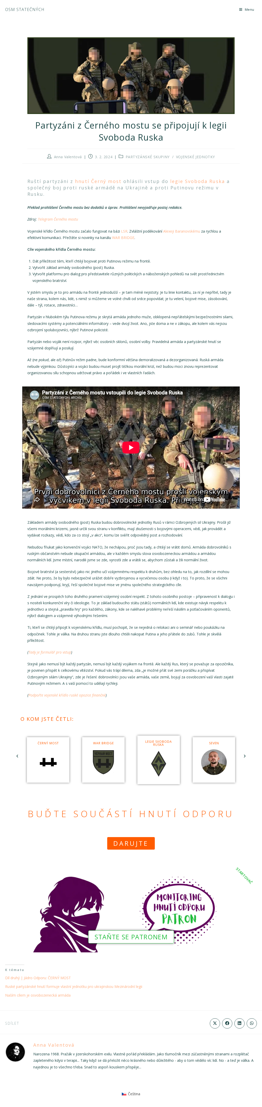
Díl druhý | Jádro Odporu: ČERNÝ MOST (38, 977)
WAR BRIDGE (123, 237)
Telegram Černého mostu (58, 219)
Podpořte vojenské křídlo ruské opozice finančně (67, 695)
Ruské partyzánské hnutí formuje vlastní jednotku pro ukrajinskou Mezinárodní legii (73, 986)
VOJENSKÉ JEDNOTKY (195, 156)
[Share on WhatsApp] (252, 1023)
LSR (124, 231)
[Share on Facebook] (227, 1023)
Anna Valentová (68, 156)
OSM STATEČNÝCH (25, 9)
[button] (17, 756)
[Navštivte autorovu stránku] (15, 1051)
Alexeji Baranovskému (181, 231)
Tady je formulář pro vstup (49, 652)
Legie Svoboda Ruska (158, 743)
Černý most (48, 743)
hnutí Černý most (98, 181)
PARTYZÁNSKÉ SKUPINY (148, 156)
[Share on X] (215, 1023)
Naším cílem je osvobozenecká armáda (38, 995)
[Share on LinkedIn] (239, 1023)
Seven (214, 743)
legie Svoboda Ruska (197, 181)
